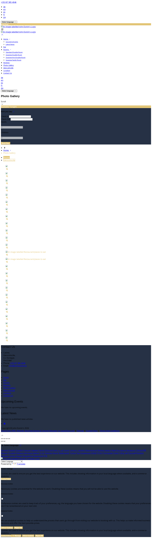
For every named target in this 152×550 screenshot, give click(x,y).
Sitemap (80, 430)
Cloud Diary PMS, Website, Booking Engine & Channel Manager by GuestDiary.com (38, 430)
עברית (42, 453)
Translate (21, 464)
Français (27, 450)
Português (108, 453)
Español (19, 450)
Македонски (91, 450)
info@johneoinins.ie (18, 365)
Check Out (5, 119)
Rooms (6, 49)
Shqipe (19, 456)
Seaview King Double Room (15, 57)
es (4, 12)
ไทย (78, 453)
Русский (132, 453)
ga (4, 17)
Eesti (55, 450)
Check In (5, 116)
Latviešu (81, 450)
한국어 (100, 453)
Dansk (41, 450)
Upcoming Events (12, 42)
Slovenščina (27, 456)
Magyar (4, 453)
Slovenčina (38, 456)
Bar (4, 47)
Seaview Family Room (13, 60)
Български (121, 450)
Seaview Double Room (14, 55)
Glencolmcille (8, 68)
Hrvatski (12, 453)
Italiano (36, 453)
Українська (85, 453)
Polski (116, 453)
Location (6, 70)
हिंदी (144, 450)
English (12, 450)
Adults (4, 122)
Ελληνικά (49, 450)
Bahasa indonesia (24, 453)
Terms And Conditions (109, 430)
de (4, 6)
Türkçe (73, 453)
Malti (114, 450)
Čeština (139, 450)
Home (6, 39)
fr (4, 14)
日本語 (94, 453)
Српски (12, 456)
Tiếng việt (123, 453)
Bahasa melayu (104, 450)
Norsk (55, 453)
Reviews (6, 63)
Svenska (4, 456)
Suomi (66, 450)
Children (4, 132)
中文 (45, 456)
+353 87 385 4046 (8, 2)
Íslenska (48, 453)
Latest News (10, 44)
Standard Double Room (14, 52)
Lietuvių (73, 450)
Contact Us (7, 73)
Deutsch (4, 450)
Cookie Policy (92, 430)
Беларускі (131, 450)
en (4, 9)
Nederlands (64, 453)
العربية (60, 450)
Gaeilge (34, 450)
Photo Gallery (8, 65)
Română (140, 453)
